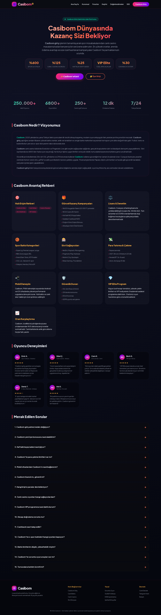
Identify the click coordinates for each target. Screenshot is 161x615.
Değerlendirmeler (117, 4)
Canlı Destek (143, 591)
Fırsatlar (95, 4)
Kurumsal (85, 4)
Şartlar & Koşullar (110, 600)
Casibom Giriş (140, 4)
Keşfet (104, 4)
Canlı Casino (72, 597)
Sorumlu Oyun (109, 591)
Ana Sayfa (75, 4)
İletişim (141, 597)
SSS (128, 4)
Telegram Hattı (144, 594)
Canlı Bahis (71, 594)
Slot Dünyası (72, 600)
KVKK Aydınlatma (110, 597)
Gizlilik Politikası (110, 594)
